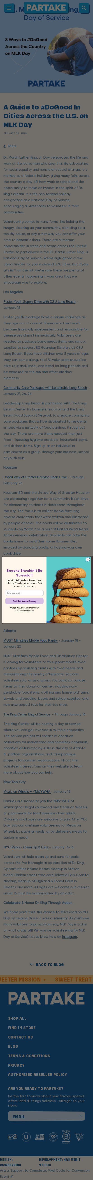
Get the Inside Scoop (24, 601)
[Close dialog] (88, 560)
